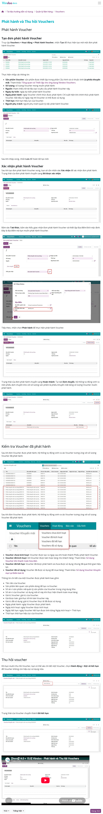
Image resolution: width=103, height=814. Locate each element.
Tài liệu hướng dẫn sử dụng (20, 11)
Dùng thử (95, 811)
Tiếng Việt (17, 811)
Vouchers (60, 11)
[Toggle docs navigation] (99, 3)
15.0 (6, 811)
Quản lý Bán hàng (44, 11)
